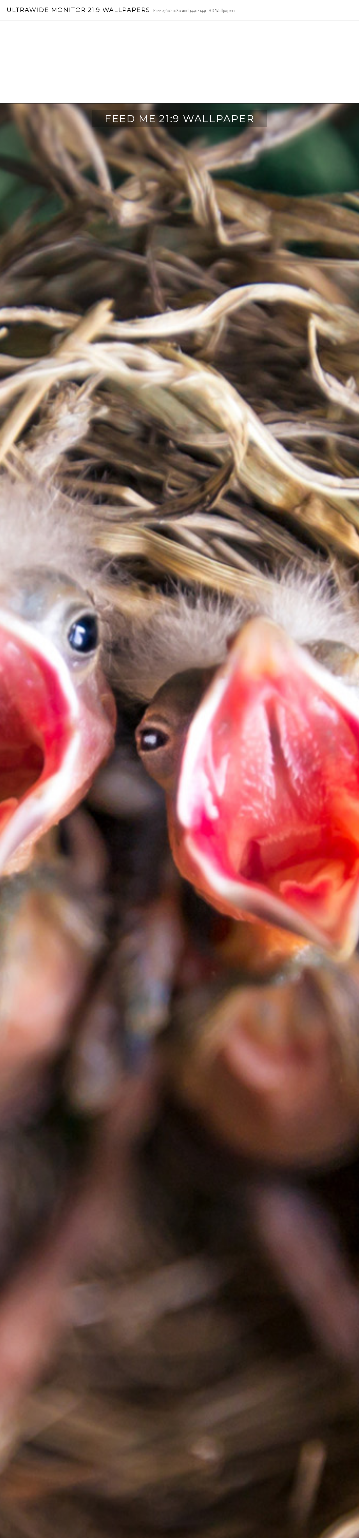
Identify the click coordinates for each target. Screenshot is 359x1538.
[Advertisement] (179, 62)
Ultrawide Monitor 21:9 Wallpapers (78, 10)
